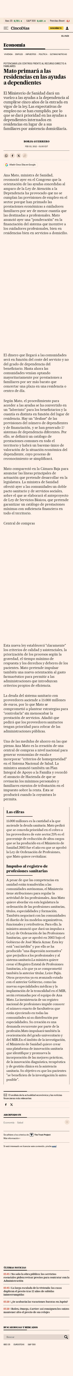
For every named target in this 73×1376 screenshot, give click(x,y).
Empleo (19, 54)
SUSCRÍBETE (56, 28)
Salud (20, 1122)
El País (65, 36)
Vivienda (8, 54)
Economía (14, 45)
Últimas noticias (58, 54)
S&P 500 (31, 21)
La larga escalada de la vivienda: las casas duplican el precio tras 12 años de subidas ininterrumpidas (33, 1291)
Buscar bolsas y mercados (21, 1327)
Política (43, 54)
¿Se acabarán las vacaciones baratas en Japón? (39, 1301)
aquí (54, 1146)
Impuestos (31, 54)
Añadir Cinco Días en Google (22, 164)
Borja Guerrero (36, 141)
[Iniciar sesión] (67, 28)
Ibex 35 (8, 21)
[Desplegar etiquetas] (67, 1122)
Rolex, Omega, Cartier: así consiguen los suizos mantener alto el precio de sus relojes (36, 1310)
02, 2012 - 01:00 (36, 146)
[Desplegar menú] (6, 28)
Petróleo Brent (57, 21)
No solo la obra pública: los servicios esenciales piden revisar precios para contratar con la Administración (36, 1277)
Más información (11, 1138)
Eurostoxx (19, 1345)
